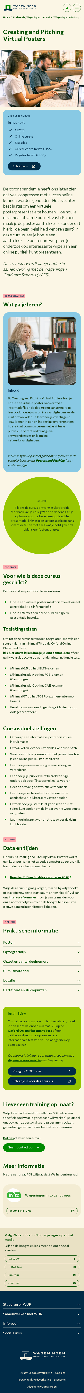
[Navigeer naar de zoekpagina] (67, 8)
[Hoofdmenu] (77, 8)
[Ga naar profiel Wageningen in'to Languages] (14, 1195)
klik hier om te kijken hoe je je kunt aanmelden (36, 652)
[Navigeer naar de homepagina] (19, 8)
